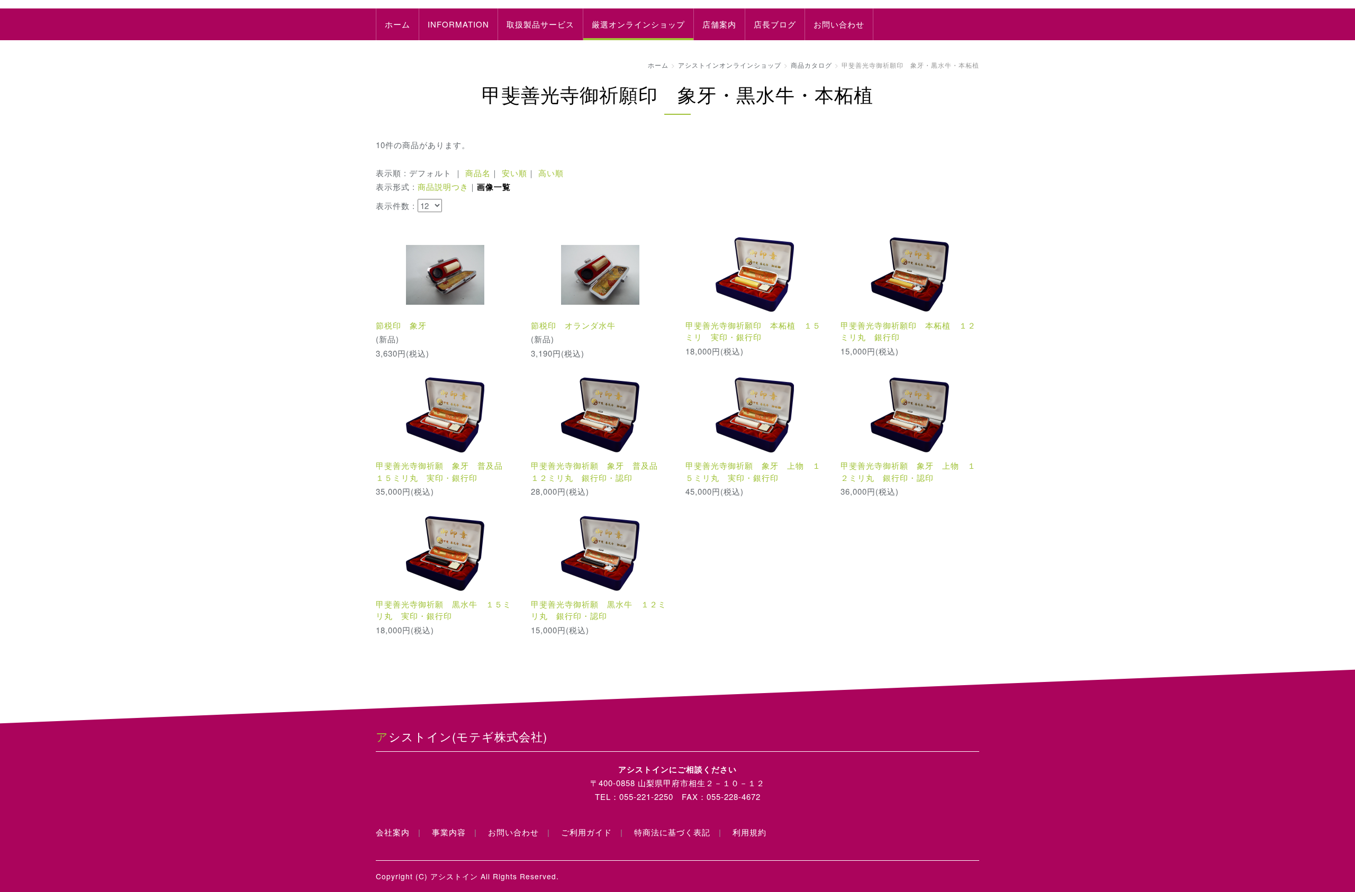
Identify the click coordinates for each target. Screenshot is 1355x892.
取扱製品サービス (540, 24)
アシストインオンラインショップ (729, 64)
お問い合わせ (839, 24)
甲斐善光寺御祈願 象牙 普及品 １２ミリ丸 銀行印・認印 (598, 471)
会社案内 (393, 832)
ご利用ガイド (586, 832)
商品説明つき (443, 186)
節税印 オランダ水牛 (573, 325)
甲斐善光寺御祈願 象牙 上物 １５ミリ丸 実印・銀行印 (753, 471)
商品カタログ (811, 64)
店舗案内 (719, 24)
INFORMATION (458, 24)
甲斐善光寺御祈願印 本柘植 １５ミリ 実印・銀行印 (753, 331)
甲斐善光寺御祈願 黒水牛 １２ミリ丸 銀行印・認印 (598, 610)
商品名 (478, 172)
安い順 (514, 172)
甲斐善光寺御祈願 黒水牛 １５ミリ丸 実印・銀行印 (443, 610)
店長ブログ (775, 24)
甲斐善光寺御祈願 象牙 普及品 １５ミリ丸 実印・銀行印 (443, 471)
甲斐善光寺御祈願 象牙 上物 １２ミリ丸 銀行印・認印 (908, 471)
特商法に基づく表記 (672, 832)
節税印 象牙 (401, 325)
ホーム (397, 24)
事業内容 (449, 832)
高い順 (551, 172)
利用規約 (749, 832)
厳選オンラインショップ (638, 24)
